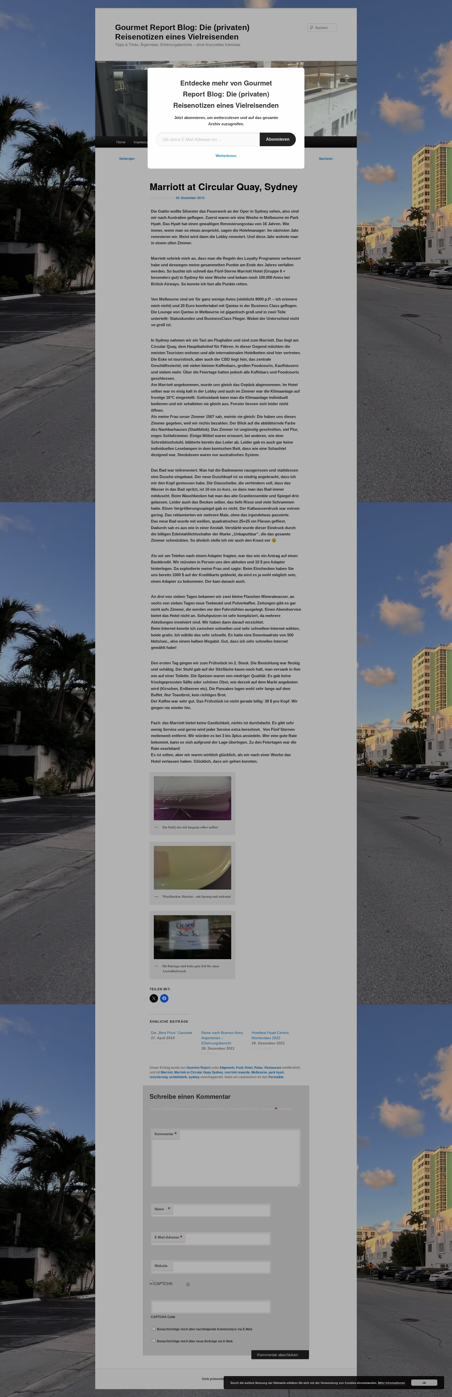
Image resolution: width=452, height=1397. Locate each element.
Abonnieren (278, 139)
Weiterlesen (226, 156)
